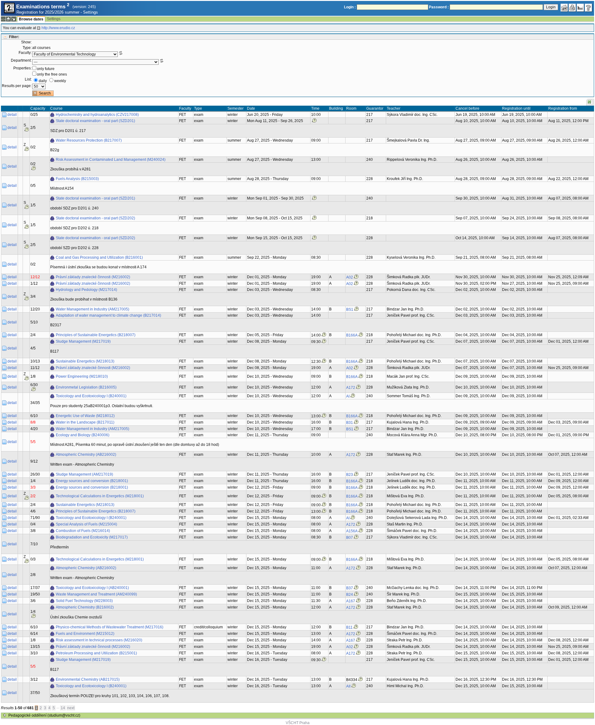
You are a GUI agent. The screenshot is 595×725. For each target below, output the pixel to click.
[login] (572, 7)
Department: (21, 60)
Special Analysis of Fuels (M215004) (86, 524)
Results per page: (17, 86)
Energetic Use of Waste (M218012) (85, 416)
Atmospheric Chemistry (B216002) (85, 607)
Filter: (14, 37)
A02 (349, 277)
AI (348, 396)
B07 (349, 537)
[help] (588, 7)
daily (43, 81)
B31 (349, 422)
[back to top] (4, 715)
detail (12, 114)
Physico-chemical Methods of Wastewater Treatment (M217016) (109, 627)
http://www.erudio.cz (58, 28)
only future (46, 69)
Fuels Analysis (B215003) (77, 179)
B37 (349, 588)
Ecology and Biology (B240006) (82, 435)
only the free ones (52, 74)
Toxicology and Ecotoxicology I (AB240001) (92, 588)
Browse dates (31, 19)
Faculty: (25, 53)
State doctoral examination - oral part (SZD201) (95, 121)
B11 (349, 627)
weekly (60, 81)
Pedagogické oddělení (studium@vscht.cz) (44, 715)
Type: (27, 48)
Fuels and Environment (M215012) (85, 633)
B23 (349, 474)
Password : (439, 7)
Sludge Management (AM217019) (84, 474)
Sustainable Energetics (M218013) (85, 361)
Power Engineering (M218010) (82, 376)
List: (28, 79)
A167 (350, 601)
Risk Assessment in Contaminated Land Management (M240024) (110, 159)
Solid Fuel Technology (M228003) (84, 601)
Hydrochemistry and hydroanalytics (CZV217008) (97, 114)
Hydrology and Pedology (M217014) (86, 290)
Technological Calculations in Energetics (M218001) (100, 496)
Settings (90, 12)
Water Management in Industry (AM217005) (92, 309)
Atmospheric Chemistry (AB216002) (86, 454)
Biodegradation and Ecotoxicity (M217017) (92, 537)
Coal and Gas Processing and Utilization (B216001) (99, 257)
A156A (352, 531)
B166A (352, 335)
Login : (350, 7)
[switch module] (13, 18)
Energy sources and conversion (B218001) (92, 481)
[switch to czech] (580, 7)
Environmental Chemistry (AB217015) (88, 679)
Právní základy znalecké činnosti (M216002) (93, 277)
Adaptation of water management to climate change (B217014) (108, 315)
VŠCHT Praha (298, 723)
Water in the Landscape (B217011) (85, 422)
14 (63, 708)
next (70, 708)
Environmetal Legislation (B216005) (86, 387)
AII (348, 686)
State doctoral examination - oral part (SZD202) (95, 218)
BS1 (349, 309)
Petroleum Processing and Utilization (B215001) (96, 653)
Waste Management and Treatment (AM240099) (96, 594)
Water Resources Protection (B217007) (89, 140)
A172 (350, 387)
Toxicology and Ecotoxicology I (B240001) (91, 396)
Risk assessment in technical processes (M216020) (99, 640)
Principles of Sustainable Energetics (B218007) (95, 335)
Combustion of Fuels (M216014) (83, 531)
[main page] (564, 7)
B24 (349, 594)
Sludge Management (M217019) (83, 341)
